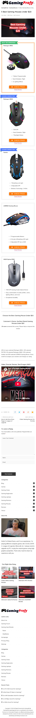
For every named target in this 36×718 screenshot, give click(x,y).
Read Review (18, 89)
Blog (2, 483)
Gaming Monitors (6, 500)
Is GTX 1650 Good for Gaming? (12, 689)
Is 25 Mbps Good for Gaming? (11, 699)
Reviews (3, 507)
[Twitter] (19, 412)
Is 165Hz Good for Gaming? (11, 702)
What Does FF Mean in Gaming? (12, 692)
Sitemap (3, 644)
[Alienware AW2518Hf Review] (27, 592)
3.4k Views (3, 15)
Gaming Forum (5, 624)
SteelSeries (6, 634)
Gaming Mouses (6, 504)
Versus (3, 510)
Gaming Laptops (6, 497)
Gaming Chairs (5, 490)
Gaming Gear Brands (7, 627)
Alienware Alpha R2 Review (9, 599)
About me (4, 620)
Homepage (4, 637)
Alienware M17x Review (25, 580)
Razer (4, 630)
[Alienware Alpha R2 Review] (9, 592)
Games (3, 487)
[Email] (32, 412)
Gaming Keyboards (7, 493)
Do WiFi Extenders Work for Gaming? (13, 695)
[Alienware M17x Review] (27, 573)
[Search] (33, 2)
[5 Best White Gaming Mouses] (9, 573)
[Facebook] (15, 412)
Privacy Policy (5, 641)
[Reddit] (28, 412)
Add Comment (16, 15)
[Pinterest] (24, 412)
